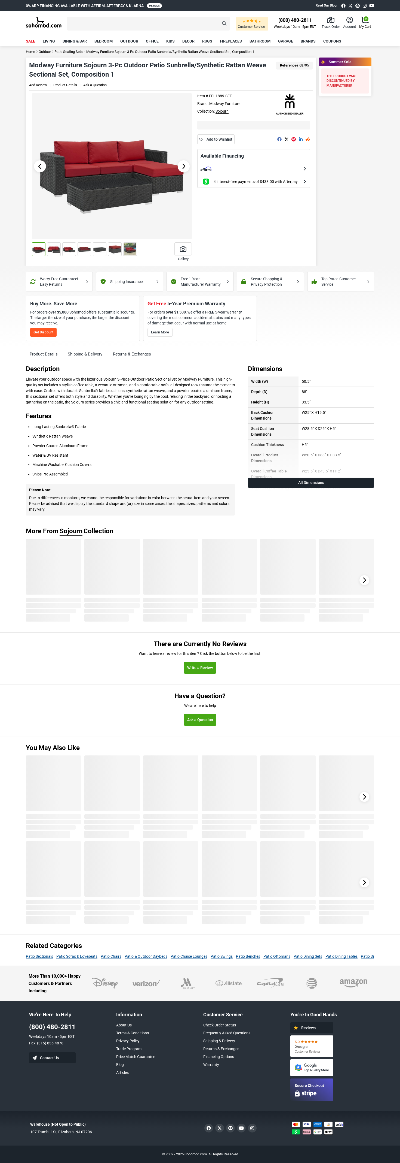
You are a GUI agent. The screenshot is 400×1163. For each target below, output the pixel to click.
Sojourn (222, 111)
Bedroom (103, 41)
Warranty (211, 1064)
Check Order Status (219, 1025)
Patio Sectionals (39, 956)
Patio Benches (248, 956)
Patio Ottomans (276, 956)
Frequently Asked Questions (226, 1033)
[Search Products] (224, 23)
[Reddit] (307, 139)
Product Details (65, 85)
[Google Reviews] (311, 1046)
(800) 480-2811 (52, 1027)
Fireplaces (231, 41)
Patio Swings (222, 956)
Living (49, 41)
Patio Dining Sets (308, 956)
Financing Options (218, 1056)
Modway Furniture (224, 103)
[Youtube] (371, 5)
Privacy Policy (128, 1041)
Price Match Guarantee (135, 1056)
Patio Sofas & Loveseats (76, 956)
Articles (122, 1072)
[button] (148, 24)
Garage (285, 41)
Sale (30, 41)
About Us (124, 1025)
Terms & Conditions (132, 1033)
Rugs (207, 41)
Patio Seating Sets (68, 52)
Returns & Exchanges (221, 1049)
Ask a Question (95, 85)
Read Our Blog (326, 5)
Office (152, 41)
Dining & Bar (75, 41)
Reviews (308, 1028)
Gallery (183, 259)
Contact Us (49, 1058)
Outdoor (129, 41)
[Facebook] (343, 5)
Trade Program (128, 1049)
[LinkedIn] (300, 139)
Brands (308, 41)
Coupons (332, 41)
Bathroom (260, 41)
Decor (188, 41)
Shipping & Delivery (219, 1041)
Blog (120, 1064)
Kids (170, 41)
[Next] (364, 580)
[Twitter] (350, 5)
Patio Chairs (111, 956)
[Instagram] (364, 5)
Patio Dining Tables (341, 956)
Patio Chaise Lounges (189, 956)
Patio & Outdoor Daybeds (146, 956)
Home (30, 52)
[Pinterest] (357, 5)
